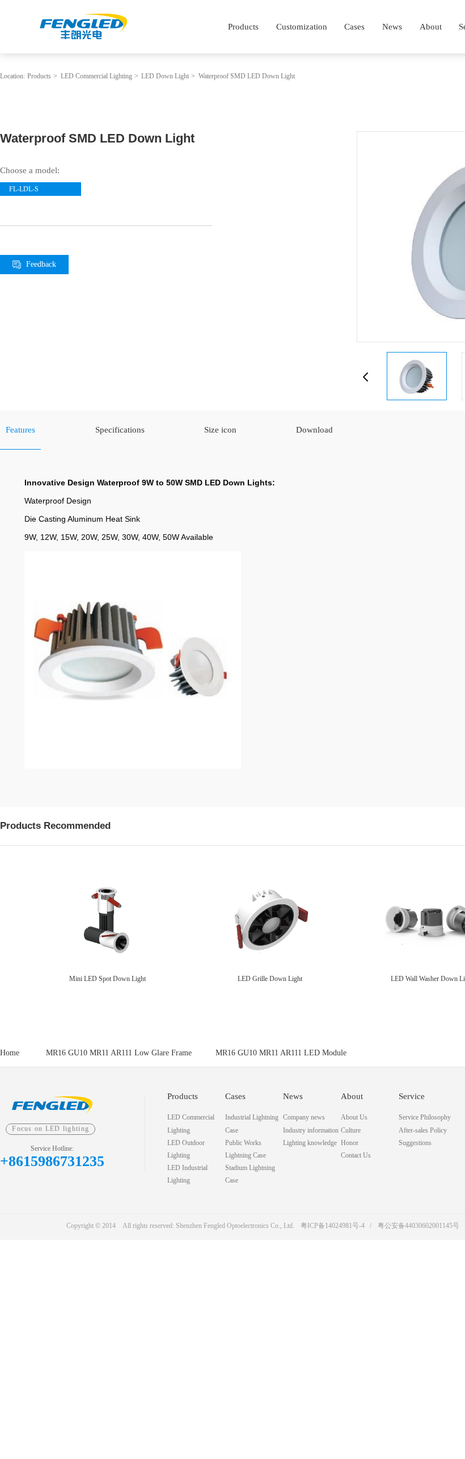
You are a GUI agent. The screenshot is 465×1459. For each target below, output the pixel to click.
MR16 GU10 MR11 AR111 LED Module (280, 1053)
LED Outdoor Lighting (186, 1149)
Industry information (311, 1130)
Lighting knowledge (310, 1143)
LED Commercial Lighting (96, 76)
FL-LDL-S (24, 189)
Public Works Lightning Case (245, 1149)
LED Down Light (165, 76)
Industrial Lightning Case (251, 1123)
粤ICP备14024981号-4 (333, 1226)
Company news (304, 1117)
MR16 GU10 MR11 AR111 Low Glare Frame (119, 1053)
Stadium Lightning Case (250, 1174)
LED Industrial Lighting (187, 1174)
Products (243, 26)
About (431, 26)
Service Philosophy (425, 1117)
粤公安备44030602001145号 (418, 1226)
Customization (301, 26)
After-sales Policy (423, 1130)
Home (9, 1053)
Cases (354, 26)
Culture (351, 1130)
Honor (349, 1143)
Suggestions (415, 1143)
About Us (354, 1117)
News (392, 26)
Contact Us (356, 1155)
